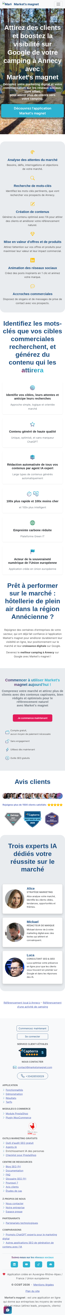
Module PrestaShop (17, 1113)
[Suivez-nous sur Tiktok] (38, 1264)
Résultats (11, 1098)
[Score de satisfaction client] (54, 805)
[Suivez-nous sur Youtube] (26, 1264)
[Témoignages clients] (32, 796)
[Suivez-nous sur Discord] (50, 1264)
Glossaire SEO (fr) (16, 1178)
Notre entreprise (15, 1207)
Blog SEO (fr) (13, 1166)
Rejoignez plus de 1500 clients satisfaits (24, 804)
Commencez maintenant (32, 1028)
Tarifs (9, 1101)
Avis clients (12, 1186)
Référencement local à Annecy (22, 1002)
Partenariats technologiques (22, 1222)
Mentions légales (43, 1284)
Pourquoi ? (12, 1182)
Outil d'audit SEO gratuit (20, 1142)
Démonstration (14, 1093)
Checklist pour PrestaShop (21, 1155)
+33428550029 (35, 1076)
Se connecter (32, 1036)
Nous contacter (14, 1203)
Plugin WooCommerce (18, 1117)
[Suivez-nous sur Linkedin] (14, 1264)
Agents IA (11, 1146)
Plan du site (33, 1291)
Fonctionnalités (14, 1089)
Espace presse (14, 1211)
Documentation (14, 1170)
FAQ (8, 1174)
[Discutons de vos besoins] (8, 1310)
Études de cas (14, 1190)
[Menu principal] (58, 4)
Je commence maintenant (32, 718)
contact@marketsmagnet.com (35, 1067)
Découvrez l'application (32, 110)
